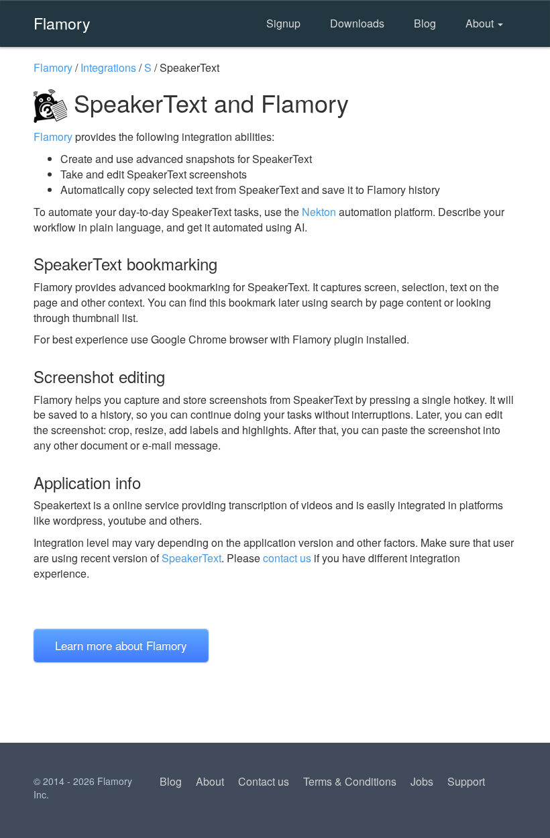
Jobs (421, 781)
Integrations (108, 67)
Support (466, 781)
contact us (287, 558)
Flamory (62, 23)
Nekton (319, 211)
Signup (283, 23)
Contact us (263, 781)
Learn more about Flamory (121, 645)
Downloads (357, 23)
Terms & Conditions (349, 781)
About (480, 23)
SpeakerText (191, 558)
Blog (425, 23)
